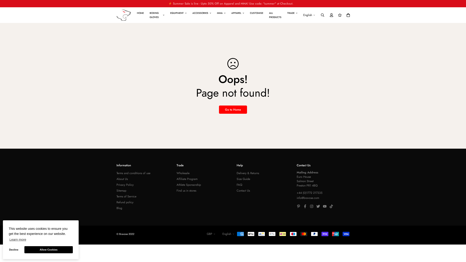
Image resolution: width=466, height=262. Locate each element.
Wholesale (183, 173)
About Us (122, 179)
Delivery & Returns (248, 173)
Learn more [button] (17, 239)
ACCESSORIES (200, 13)
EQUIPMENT (177, 13)
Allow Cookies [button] (49, 249)
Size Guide (243, 179)
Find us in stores (186, 190)
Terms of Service (126, 196)
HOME (140, 13)
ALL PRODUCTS (275, 15)
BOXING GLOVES (154, 15)
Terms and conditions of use (133, 173)
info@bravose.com (308, 198)
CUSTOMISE (256, 13)
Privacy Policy (125, 185)
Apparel (236, 13)
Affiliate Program (187, 179)
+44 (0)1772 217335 (309, 193)
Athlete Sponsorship (189, 185)
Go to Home (233, 110)
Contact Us (243, 190)
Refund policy (124, 202)
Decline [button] (13, 249)
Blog (119, 208)
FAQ (239, 185)
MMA (220, 13)
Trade (291, 13)
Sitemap (121, 190)
